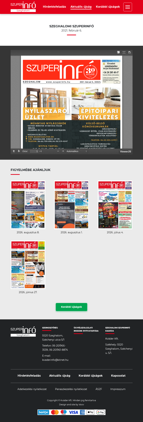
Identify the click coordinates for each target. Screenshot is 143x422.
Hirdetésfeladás (54, 6)
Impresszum (118, 389)
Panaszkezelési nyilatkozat (71, 389)
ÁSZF (99, 389)
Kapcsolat (118, 375)
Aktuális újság (81, 6)
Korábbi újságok (108, 6)
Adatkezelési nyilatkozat (32, 389)
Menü (127, 7)
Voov (81, 405)
